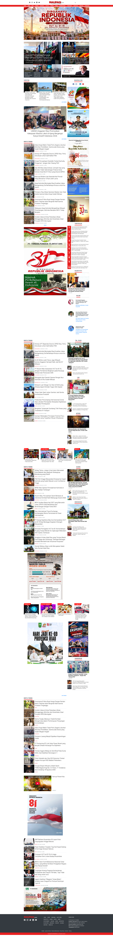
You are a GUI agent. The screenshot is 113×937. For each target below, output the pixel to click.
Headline (52, 923)
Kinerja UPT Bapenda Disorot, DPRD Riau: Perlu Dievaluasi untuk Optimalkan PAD (80, 269)
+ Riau (45, 919)
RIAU (32, 5)
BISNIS (56, 5)
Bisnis (59, 921)
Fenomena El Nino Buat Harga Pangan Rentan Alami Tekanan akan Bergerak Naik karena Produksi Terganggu (50, 201)
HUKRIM (51, 5)
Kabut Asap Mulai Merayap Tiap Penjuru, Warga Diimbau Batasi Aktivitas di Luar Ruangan (56, 74)
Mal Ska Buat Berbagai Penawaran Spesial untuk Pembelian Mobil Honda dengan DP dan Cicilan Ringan (81, 618)
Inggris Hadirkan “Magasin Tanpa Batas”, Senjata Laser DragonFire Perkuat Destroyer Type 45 (49, 883)
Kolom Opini (46, 925)
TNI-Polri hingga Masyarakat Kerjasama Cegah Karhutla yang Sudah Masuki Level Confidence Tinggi (50, 483)
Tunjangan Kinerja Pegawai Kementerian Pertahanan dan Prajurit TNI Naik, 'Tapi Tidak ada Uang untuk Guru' (49, 875)
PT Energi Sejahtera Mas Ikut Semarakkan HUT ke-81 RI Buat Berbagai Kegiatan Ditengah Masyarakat (76, 399)
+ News (48, 919)
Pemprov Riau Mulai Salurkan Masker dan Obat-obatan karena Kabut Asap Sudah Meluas (80, 239)
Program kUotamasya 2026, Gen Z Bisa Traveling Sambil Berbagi (65, 462)
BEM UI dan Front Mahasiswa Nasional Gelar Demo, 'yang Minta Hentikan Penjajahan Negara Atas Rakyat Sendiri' (50, 866)
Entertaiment (46, 923)
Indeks (45, 225)
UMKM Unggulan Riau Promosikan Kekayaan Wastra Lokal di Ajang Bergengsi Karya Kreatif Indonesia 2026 (45, 133)
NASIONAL (42, 5)
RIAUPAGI (55, 2)
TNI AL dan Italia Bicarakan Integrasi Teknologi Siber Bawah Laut (80, 375)
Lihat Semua (64, 697)
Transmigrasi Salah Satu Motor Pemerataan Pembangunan (74, 75)
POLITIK (47, 5)
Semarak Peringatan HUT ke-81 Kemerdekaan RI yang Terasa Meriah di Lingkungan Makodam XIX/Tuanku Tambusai (78, 362)
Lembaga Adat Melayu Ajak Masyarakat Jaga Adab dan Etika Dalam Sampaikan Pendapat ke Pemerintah (79, 530)
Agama (51, 921)
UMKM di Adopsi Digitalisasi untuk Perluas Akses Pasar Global (46, 74)
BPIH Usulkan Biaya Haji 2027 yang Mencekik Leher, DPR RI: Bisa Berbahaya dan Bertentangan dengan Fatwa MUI (50, 507)
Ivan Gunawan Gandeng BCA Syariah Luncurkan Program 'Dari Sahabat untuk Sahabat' (48, 617)
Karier (56, 923)
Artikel (55, 921)
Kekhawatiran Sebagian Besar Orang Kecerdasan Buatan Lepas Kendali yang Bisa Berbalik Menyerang (31, 618)
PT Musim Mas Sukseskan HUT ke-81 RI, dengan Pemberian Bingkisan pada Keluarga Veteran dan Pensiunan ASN (49, 373)
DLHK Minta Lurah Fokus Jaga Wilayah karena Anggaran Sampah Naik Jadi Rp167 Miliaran (49, 364)
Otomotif (57, 925)
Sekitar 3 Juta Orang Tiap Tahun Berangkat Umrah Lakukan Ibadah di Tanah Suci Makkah (80, 500)
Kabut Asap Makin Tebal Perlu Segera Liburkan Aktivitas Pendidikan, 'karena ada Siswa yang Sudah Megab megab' (50, 147)
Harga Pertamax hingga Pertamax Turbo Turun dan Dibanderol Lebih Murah (37, 74)
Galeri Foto (46, 921)
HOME (25, 5)
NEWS (29, 5)
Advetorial (59, 919)
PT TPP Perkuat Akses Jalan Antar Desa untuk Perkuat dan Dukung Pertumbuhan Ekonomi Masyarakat (80, 407)
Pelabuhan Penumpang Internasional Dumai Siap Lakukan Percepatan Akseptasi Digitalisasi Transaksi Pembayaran (50, 404)
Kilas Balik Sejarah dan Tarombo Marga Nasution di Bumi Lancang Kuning (82, 322)
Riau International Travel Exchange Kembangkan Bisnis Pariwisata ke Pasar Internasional (81, 463)
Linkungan (52, 925)
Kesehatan (61, 923)
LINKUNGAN (87, 5)
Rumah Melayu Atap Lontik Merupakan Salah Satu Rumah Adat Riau (77, 523)
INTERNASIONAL (62, 5)
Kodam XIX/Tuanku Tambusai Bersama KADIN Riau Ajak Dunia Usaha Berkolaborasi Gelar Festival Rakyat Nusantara (81, 370)
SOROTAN (81, 5)
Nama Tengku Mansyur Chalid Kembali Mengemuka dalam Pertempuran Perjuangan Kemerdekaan (50, 723)
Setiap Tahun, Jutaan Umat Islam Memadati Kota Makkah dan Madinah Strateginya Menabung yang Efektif (80, 439)
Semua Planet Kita (58, 779)
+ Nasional (53, 919)
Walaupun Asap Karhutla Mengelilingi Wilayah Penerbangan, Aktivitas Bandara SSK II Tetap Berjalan (28, 74)
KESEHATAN (76, 5)
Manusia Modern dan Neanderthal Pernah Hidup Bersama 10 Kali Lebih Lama (80, 247)
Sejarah (62, 925)
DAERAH (36, 5)
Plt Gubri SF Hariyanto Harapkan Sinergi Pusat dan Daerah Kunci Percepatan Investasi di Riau (76, 292)
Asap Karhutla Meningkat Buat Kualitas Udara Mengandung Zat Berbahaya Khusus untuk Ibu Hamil (50, 185)
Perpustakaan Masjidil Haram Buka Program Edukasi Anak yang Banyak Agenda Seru (80, 444)
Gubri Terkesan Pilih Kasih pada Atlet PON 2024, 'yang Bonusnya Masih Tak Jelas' (48, 462)
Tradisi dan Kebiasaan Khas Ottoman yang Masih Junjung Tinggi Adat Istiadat (80, 536)
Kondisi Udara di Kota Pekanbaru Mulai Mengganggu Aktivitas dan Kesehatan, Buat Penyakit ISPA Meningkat (49, 219)
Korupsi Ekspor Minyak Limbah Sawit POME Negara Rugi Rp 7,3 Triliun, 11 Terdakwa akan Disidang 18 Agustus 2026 (50, 770)
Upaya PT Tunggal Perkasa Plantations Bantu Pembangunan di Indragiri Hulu (80, 411)
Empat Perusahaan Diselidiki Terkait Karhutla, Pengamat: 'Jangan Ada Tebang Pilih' (80, 243)
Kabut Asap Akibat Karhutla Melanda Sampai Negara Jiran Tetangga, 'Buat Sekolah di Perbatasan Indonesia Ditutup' (80, 690)
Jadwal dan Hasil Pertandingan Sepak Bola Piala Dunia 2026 (30, 462)
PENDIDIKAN (69, 5)
